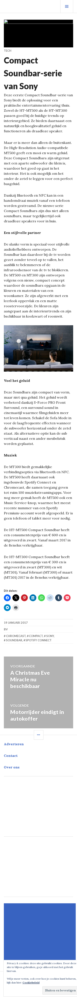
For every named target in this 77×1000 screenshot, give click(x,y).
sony (50, 636)
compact (36, 636)
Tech (7, 50)
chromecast (16, 636)
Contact (11, 755)
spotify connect (38, 640)
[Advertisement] (40, 933)
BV (6, 629)
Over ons (11, 767)
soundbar (14, 640)
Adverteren (14, 744)
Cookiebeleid (31, 982)
